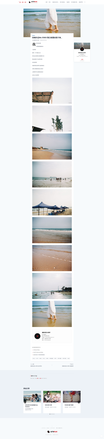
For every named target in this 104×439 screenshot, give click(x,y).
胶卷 (47, 358)
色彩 (69, 358)
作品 (43, 337)
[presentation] (32, 397)
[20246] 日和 (48, 405)
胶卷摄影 (51, 358)
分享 (37, 358)
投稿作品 (33, 35)
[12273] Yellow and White (38, 352)
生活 (44, 358)
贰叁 (67, 407)
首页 (47, 2)
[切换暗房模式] (101, 436)
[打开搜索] (85, 2)
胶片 (43, 335)
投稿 (34, 354)
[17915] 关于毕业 (36, 349)
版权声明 (81, 2)
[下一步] (79, 402)
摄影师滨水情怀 (36, 40)
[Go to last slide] (25, 402)
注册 (40, 378)
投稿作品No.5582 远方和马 (36, 365)
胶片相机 (64, 358)
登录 (37, 378)
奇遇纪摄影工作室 (30, 408)
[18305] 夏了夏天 (69, 405)
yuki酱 (48, 407)
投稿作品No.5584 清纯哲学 (68, 365)
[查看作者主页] (82, 49)
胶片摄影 (59, 358)
